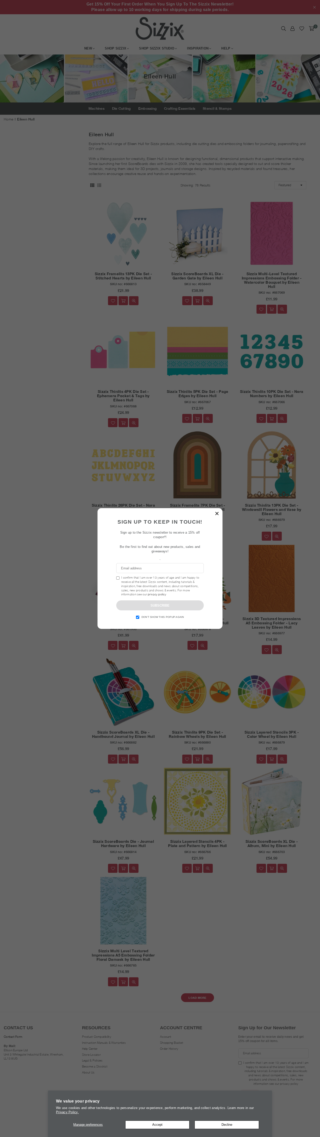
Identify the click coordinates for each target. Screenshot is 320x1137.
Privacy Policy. (67, 1112)
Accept (157, 1125)
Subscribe (160, 605)
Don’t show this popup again (163, 617)
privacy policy (157, 594)
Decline (227, 1125)
